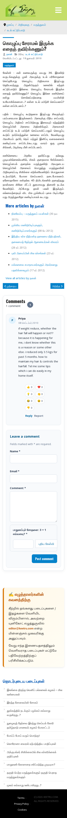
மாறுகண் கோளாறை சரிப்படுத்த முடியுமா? (31, 764)
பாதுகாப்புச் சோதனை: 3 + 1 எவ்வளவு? (29, 532)
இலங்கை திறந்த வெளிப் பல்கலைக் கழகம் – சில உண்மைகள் (34, 692)
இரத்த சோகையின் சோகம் (22, 702)
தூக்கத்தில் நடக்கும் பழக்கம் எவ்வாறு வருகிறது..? (28, 713)
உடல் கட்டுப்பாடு (34, 54)
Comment (18, 488)
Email (14, 471)
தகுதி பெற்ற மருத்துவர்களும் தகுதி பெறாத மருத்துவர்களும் (32, 775)
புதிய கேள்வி (46, 543)
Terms (21, 798)
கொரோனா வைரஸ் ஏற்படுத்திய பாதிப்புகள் (31, 744)
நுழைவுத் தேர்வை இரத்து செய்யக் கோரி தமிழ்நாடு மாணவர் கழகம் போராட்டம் (30, 725)
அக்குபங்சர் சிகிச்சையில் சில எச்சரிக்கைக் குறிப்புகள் (31, 754)
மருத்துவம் (9, 65)
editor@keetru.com (21, 629)
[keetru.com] (21, 10)
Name (15, 451)
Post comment (44, 559)
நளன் (9, 54)
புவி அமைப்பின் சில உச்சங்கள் (29, 253)
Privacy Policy (21, 803)
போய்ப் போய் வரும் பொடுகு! (23, 735)
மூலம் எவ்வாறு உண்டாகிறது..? (24, 785)
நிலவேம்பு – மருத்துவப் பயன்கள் (30, 213)
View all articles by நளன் (21, 278)
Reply (29, 416)
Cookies (22, 809)
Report (38, 416)
